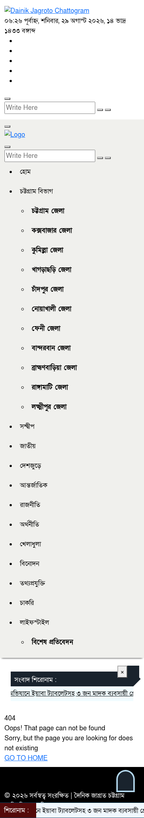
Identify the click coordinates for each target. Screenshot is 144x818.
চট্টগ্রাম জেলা (48, 211)
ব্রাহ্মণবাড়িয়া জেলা (54, 368)
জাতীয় (28, 446)
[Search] (7, 99)
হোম (25, 172)
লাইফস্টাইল (34, 622)
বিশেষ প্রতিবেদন (52, 642)
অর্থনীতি (29, 524)
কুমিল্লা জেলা (47, 250)
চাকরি (27, 603)
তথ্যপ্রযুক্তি (32, 583)
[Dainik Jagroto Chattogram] (46, 10)
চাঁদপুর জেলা (48, 289)
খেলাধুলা (30, 544)
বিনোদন (29, 564)
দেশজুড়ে (30, 466)
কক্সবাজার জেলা (52, 230)
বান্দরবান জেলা (51, 348)
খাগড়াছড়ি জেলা (51, 270)
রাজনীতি (30, 505)
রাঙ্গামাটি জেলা (50, 387)
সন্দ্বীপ (27, 426)
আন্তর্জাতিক (33, 485)
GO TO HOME (26, 758)
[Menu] (7, 126)
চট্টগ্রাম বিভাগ (36, 191)
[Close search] (108, 110)
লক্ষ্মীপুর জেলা (49, 407)
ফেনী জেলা (46, 328)
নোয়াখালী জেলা (51, 309)
